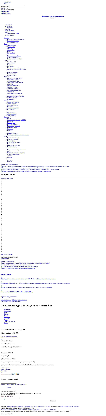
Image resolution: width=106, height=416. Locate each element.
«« (1, 178)
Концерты (10, 106)
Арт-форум (10, 91)
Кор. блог (47, 406)
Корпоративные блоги (13, 142)
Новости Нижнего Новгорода (15, 39)
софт (17, 33)
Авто (8, 151)
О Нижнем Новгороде (37, 406)
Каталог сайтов (9, 35)
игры (13, 33)
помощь (9, 387)
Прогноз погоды (12, 127)
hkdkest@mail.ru (11, 406)
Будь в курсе (53, 17)
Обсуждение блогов (13, 79)
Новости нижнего (12, 124)
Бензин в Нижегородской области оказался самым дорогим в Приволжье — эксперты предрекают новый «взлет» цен (35, 166)
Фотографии (10, 50)
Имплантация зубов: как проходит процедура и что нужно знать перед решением (29, 287)
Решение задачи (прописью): (9, 391)
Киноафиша (8, 26)
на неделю (4, 254)
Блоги (5, 44)
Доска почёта (11, 47)
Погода (3, 8)
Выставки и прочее (12, 108)
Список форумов (12, 97)
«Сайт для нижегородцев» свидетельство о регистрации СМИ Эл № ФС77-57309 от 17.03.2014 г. (28, 409)
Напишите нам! (5, 258)
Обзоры (9, 157)
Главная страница (6, 300)
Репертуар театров (12, 105)
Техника (9, 155)
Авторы (9, 48)
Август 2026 (9, 178)
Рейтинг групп (11, 73)
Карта (6, 32)
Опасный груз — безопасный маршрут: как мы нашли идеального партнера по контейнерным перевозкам (39, 283)
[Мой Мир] (18, 374)
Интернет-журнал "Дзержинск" (16, 67)
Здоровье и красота (12, 87)
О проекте (20, 406)
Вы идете (8, 369)
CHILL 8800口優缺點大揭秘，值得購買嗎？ (20, 292)
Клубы (6, 315)
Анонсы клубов (11, 103)
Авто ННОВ (10, 63)
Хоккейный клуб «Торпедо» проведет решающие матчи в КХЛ (20, 266)
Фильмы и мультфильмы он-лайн (16, 69)
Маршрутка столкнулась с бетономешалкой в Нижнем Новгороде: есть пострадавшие (26, 171)
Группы (6, 60)
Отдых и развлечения (13, 85)
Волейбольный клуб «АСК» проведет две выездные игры (18, 268)
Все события (10, 109)
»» (4, 178)
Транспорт (10, 129)
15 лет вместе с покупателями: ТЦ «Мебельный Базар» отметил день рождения (33, 279)
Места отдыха (11, 112)
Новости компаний (12, 139)
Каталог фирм (11, 141)
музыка (3, 336)
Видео (9, 51)
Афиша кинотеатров (13, 102)
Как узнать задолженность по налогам (18, 135)
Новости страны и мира (7, 261)
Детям (5, 320)
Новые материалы (12, 72)
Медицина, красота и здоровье (16, 152)
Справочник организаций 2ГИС (16, 120)
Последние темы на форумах (15, 96)
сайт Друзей (8, 24)
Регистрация (7, 2)
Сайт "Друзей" (11, 62)
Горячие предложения (13, 126)
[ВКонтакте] (13, 374)
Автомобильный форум (14, 90)
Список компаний (12, 57)
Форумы (7, 29)
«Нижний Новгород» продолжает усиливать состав (17, 264)
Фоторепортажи (9, 30)
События (14, 300)
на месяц (9, 254)
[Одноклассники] (16, 374)
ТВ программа (9, 27)
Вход (5, 3)
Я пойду (3, 369)
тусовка (15, 336)
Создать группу (11, 75)
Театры (6, 314)
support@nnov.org (68, 406)
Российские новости (13, 41)
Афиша (6, 100)
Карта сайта (27, 406)
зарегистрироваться (20, 384)
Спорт (6, 323)
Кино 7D (6, 312)
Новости (6, 38)
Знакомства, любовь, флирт (15, 82)
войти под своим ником (7, 384)
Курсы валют (11, 143)
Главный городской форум (14, 78)
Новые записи (6, 274)
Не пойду (3, 370)
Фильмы (9, 33)
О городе (6, 117)
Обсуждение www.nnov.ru (14, 93)
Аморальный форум (13, 81)
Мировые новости (12, 42)
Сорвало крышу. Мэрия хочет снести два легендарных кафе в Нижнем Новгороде (25, 168)
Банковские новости (13, 138)
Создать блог (11, 53)
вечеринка (9, 336)
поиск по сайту (5, 6)
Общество (10, 84)
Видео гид (10, 130)
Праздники (10, 66)
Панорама (10, 121)
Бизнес (6, 136)
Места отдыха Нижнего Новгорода (11, 301)
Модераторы (10, 99)
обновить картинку (6, 396)
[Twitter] (14, 374)
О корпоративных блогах (14, 59)
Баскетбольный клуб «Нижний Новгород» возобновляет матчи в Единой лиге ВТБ (26, 263)
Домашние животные (13, 88)
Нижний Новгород (12, 133)
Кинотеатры (7, 311)
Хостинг (9, 160)
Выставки (7, 318)
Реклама (9, 161)
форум (61, 406)
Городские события (9, 321)
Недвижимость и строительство (16, 149)
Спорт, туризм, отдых (13, 154)
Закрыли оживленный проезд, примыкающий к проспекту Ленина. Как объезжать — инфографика (30, 169)
